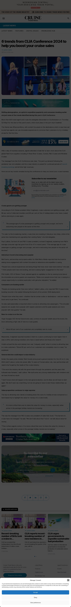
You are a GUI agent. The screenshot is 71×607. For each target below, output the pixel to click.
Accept (35, 592)
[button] (68, 580)
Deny (35, 597)
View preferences (35, 602)
